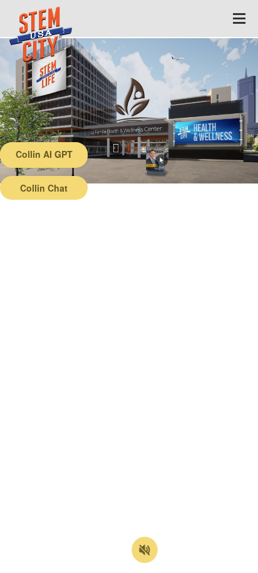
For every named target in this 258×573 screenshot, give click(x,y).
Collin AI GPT (44, 154)
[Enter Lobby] (115, 148)
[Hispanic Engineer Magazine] (161, 160)
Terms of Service (72, 563)
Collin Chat (44, 188)
